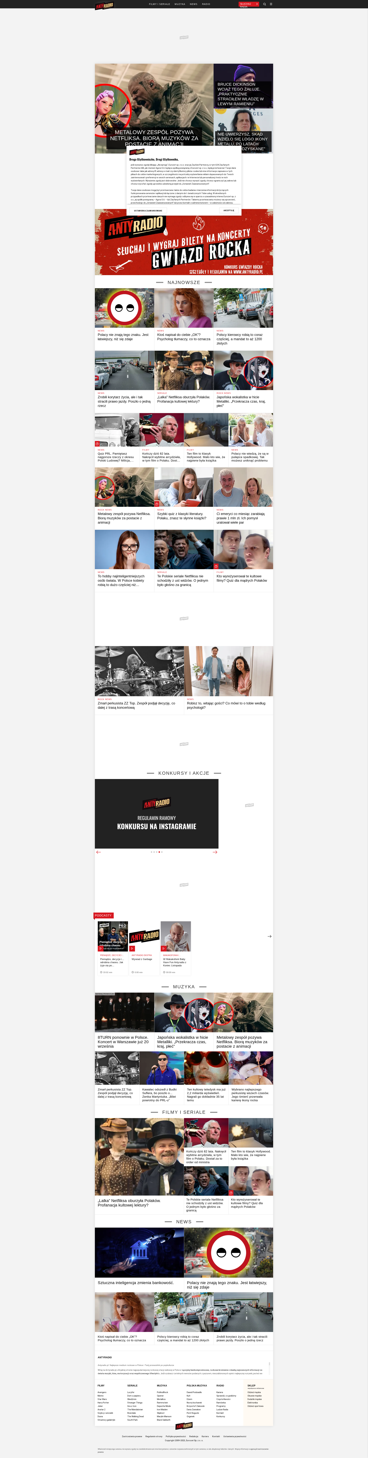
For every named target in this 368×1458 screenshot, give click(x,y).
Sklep (251, 1385)
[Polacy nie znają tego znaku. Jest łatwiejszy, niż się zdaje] (124, 308)
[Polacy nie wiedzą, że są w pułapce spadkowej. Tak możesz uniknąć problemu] (251, 429)
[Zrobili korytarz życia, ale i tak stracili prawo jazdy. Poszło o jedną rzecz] (124, 370)
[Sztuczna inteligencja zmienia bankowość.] (139, 1253)
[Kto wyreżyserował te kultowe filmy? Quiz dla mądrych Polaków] (243, 549)
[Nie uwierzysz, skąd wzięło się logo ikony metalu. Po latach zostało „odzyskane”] (243, 131)
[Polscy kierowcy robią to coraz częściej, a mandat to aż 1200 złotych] (243, 308)
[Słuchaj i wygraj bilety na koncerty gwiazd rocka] (184, 242)
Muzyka (184, 986)
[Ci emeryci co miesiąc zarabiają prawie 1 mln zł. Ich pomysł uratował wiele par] (243, 487)
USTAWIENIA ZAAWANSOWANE (148, 211)
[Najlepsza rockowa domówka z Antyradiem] (156, 814)
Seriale (162, 393)
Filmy (145, 450)
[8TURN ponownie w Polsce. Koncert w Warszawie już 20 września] (124, 1012)
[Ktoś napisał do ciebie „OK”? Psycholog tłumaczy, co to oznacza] (184, 308)
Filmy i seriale (184, 1112)
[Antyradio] (104, 6)
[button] (151, 852)
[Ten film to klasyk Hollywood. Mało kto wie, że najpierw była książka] (206, 429)
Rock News (224, 393)
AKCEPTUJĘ (229, 210)
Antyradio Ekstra (142, 955)
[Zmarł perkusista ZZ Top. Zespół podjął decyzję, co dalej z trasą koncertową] (139, 671)
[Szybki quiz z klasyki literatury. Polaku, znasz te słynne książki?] (184, 487)
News (101, 331)
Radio (220, 1385)
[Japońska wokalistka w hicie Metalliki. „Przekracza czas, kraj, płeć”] (243, 370)
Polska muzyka (197, 1385)
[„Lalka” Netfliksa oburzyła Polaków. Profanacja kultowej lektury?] (184, 370)
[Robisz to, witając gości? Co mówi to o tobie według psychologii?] (228, 671)
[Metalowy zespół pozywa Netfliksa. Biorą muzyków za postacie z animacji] (154, 109)
